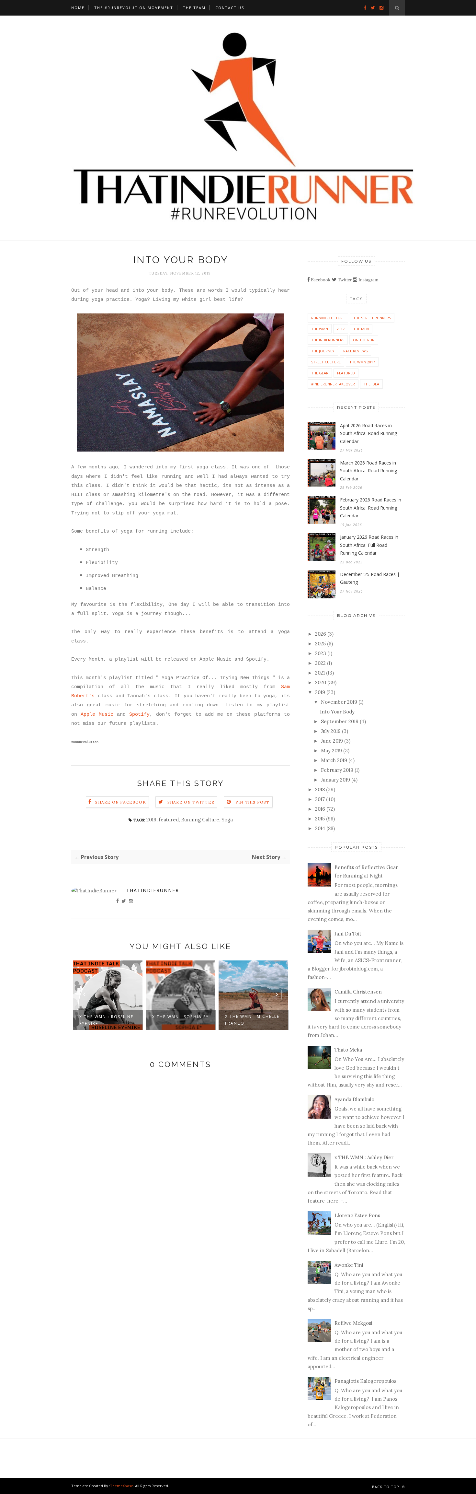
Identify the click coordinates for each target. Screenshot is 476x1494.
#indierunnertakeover (333, 384)
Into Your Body (337, 712)
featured (169, 820)
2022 (320, 663)
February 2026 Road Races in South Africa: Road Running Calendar (370, 508)
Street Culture (326, 361)
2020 (320, 682)
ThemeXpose (121, 1485)
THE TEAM (194, 7)
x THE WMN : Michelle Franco (252, 1020)
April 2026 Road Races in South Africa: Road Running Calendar (368, 433)
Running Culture (200, 820)
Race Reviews (355, 350)
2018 (320, 789)
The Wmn (319, 328)
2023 (320, 653)
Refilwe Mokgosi (353, 1323)
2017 (341, 328)
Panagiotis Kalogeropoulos (365, 1381)
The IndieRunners (327, 339)
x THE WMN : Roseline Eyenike (106, 1020)
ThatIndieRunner (152, 890)
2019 (151, 820)
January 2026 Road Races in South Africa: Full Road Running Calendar (369, 545)
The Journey (322, 350)
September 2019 (339, 721)
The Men (361, 328)
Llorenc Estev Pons (357, 1215)
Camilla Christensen (358, 992)
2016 (320, 809)
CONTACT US (229, 7)
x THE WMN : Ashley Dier (363, 1157)
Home (78, 7)
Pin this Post (252, 802)
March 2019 (334, 760)
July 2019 (331, 731)
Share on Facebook (120, 802)
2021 (320, 673)
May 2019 (331, 750)
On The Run (364, 339)
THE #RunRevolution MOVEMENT (133, 7)
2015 (320, 819)
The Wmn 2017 (362, 361)
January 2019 (335, 780)
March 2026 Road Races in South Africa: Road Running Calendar (368, 471)
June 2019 (332, 741)
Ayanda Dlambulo (354, 1099)
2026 (320, 634)
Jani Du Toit (347, 934)
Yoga (227, 820)
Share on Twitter (190, 802)
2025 (320, 644)
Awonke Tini (348, 1265)
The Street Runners (372, 317)
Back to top (386, 1486)
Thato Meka (348, 1050)
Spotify (139, 714)
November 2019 (339, 702)
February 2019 (337, 770)
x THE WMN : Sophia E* (180, 1016)
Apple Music (97, 714)
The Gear (319, 373)
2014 (320, 828)
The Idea (371, 384)
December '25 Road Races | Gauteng (370, 578)
